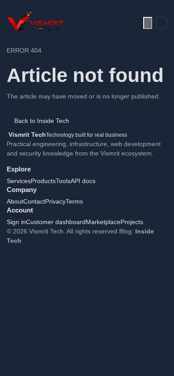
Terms (74, 201)
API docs (82, 180)
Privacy (55, 201)
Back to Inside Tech (41, 120)
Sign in (16, 221)
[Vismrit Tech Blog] (36, 23)
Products (43, 180)
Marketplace (103, 221)
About (15, 201)
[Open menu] (161, 23)
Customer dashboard (56, 221)
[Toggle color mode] (147, 23)
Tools (63, 180)
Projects (131, 221)
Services (19, 180)
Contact (34, 201)
